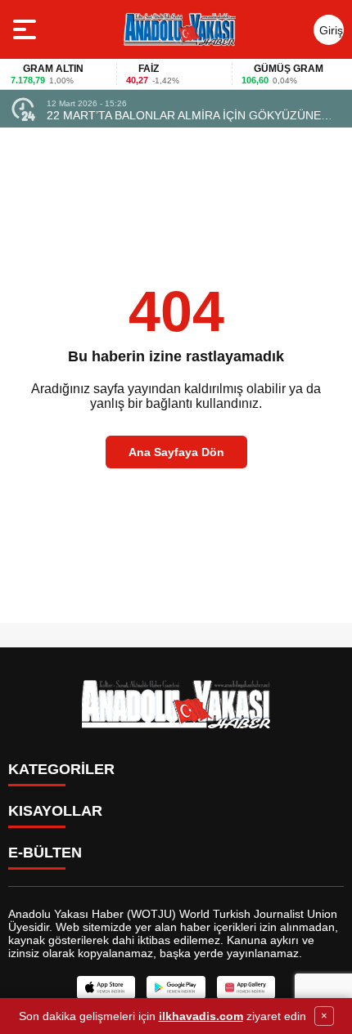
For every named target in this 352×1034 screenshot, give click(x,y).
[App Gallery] (246, 987)
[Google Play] (176, 987)
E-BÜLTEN (45, 852)
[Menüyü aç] (26, 29)
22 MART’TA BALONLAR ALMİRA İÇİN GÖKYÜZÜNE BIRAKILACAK (184, 115)
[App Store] (106, 987)
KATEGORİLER (61, 769)
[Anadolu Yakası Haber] (179, 29)
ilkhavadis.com (201, 1016)
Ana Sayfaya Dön (176, 452)
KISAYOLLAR (55, 811)
